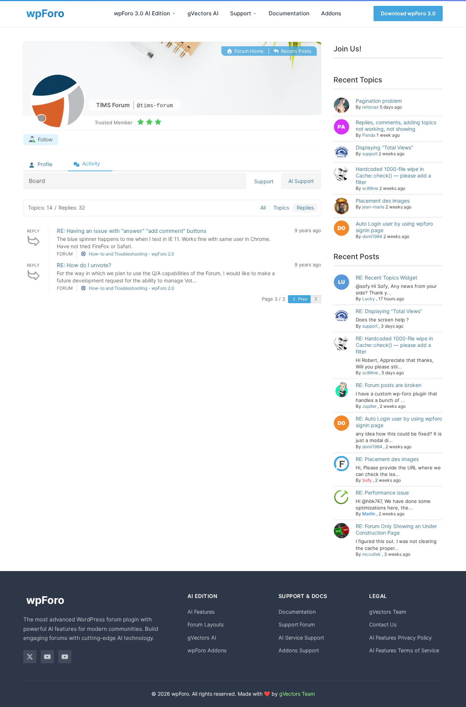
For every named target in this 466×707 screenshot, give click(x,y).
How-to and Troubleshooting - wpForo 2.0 (131, 254)
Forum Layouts (205, 624)
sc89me (370, 188)
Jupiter (369, 406)
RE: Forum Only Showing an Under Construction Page (396, 529)
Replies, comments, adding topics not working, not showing (396, 125)
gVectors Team (387, 612)
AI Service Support (301, 637)
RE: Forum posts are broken (388, 385)
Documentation (289, 13)
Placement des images (383, 201)
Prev (302, 299)
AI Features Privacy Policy (400, 637)
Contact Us (383, 624)
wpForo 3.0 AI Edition (142, 13)
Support (240, 13)
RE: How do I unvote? (84, 265)
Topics (281, 207)
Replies (305, 207)
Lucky (368, 298)
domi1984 (372, 236)
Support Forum (297, 624)
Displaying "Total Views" (384, 147)
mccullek (371, 554)
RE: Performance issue (382, 492)
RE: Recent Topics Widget (386, 277)
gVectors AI (202, 13)
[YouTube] (47, 656)
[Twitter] (29, 656)
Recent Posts (295, 51)
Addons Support (299, 650)
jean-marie (373, 207)
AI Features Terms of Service (404, 650)
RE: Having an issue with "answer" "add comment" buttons (131, 230)
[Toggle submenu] (173, 13)
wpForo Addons (207, 650)
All (263, 207)
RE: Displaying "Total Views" (389, 311)
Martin (368, 513)
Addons (331, 13)
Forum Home (248, 51)
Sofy (367, 480)
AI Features (201, 612)
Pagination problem (379, 101)
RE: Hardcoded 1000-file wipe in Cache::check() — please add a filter (394, 345)
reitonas (370, 107)
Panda (368, 135)
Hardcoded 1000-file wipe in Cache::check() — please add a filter (393, 175)
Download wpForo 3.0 (408, 13)
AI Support (301, 181)
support (370, 153)
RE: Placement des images (387, 459)
